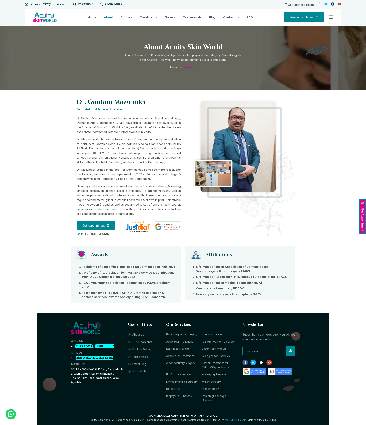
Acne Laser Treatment (180, 356)
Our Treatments (142, 342)
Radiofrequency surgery (181, 334)
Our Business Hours (301, 4)
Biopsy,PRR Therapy (179, 396)
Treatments (148, 17)
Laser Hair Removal (214, 348)
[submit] (290, 351)
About (108, 17)
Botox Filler (173, 388)
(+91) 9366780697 (96, 234)
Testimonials (192, 17)
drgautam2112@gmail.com (47, 4)
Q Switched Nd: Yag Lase (218, 341)
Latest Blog (139, 364)
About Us (138, 334)
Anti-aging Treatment (215, 374)
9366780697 (113, 4)
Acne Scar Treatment (179, 341)
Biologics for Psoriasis (216, 356)
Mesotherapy (210, 388)
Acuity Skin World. (182, 415)
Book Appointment (302, 17)
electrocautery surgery (180, 363)
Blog (212, 17)
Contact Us (231, 17)
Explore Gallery (142, 349)
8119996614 (85, 4)
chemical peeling (212, 334)
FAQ (250, 17)
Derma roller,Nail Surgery (182, 381)
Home (92, 17)
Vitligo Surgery (211, 381)
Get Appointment (93, 225)
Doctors (126, 17)
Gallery (170, 17)
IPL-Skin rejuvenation (179, 374)
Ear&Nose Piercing (178, 348)
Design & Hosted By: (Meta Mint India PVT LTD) (238, 420)
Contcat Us (139, 371)
